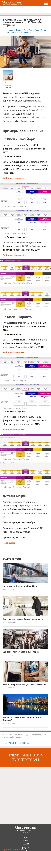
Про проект (21, 831)
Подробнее (9, 542)
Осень (43, 30)
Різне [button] (25, 848)
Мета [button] (25, 840)
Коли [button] (25, 843)
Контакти (25, 833)
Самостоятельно (24, 32)
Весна (31, 30)
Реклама (31, 831)
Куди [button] (25, 837)
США (26, 30)
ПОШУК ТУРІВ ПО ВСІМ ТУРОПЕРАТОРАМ (25, 757)
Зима (37, 30)
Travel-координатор (8, 83)
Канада (19, 30)
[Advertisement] (25, 795)
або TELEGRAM (24, 743)
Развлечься (11, 32)
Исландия (11, 30)
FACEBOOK (12, 743)
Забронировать (12, 178)
